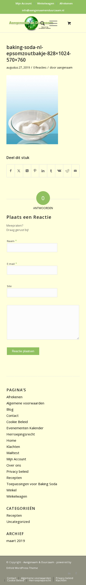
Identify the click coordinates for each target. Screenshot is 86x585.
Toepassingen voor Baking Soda (31, 483)
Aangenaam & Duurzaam (38, 562)
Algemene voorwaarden (25, 403)
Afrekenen (66, 3)
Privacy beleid (17, 471)
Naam (12, 241)
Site (9, 286)
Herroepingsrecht (20, 434)
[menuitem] (23, 3)
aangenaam (64, 67)
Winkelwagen (45, 3)
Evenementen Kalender (25, 428)
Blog (10, 409)
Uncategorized (18, 521)
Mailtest (12, 452)
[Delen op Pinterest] (35, 170)
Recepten (14, 477)
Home (11, 440)
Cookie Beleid (17, 421)
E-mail (12, 264)
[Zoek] (40, 23)
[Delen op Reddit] (67, 170)
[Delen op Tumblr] (51, 170)
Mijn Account (24, 3)
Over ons (13, 465)
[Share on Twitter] (27, 170)
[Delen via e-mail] (75, 170)
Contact (12, 415)
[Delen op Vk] (59, 170)
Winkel (11, 490)
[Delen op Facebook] (11, 170)
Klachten (13, 446)
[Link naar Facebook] (76, 573)
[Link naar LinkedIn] (69, 573)
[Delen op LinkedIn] (43, 170)
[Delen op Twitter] (19, 170)
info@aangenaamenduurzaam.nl (43, 10)
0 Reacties (39, 67)
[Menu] (51, 23)
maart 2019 (15, 540)
